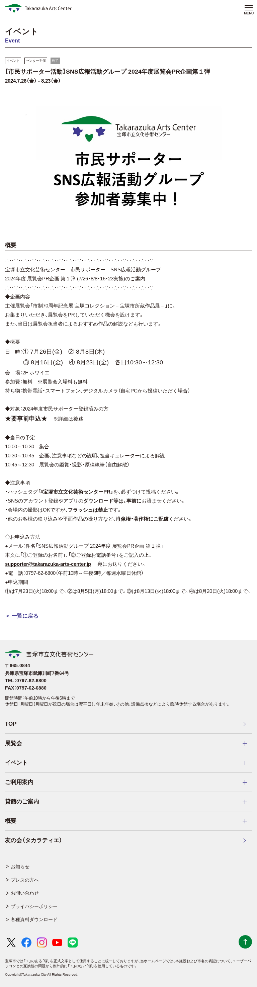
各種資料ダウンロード (34, 919)
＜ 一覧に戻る (21, 616)
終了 (55, 61)
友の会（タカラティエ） (33, 840)
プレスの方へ (25, 880)
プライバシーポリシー (34, 906)
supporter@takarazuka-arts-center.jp (48, 564)
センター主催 (36, 61)
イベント (13, 61)
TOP (10, 724)
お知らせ (20, 866)
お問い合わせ (25, 893)
